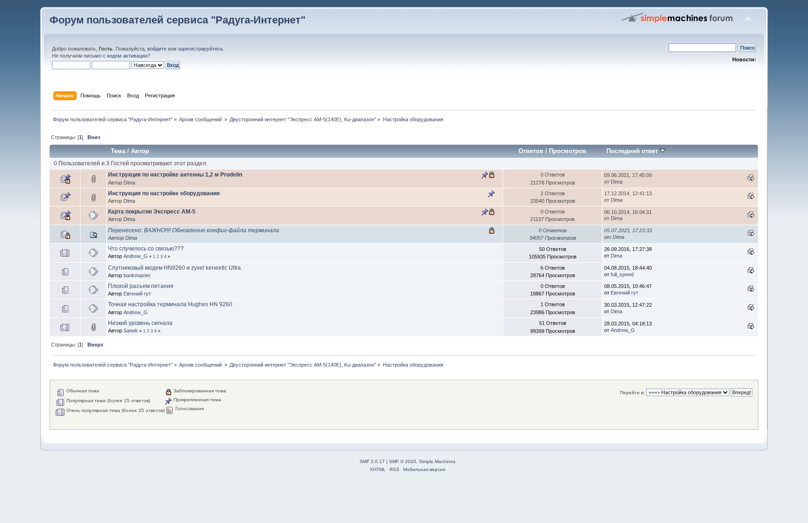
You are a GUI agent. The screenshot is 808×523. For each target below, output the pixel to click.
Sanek (130, 330)
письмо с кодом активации (115, 56)
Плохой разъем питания (140, 286)
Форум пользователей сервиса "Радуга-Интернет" (177, 20)
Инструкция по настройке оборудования (164, 193)
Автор (140, 151)
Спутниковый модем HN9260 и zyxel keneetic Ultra (174, 268)
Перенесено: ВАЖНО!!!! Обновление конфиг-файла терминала (193, 230)
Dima (129, 182)
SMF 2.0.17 (372, 461)
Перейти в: (632, 392)
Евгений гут (137, 293)
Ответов (531, 151)
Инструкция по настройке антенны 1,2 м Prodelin (175, 174)
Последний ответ (633, 151)
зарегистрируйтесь (200, 49)
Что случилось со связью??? (146, 248)
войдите (156, 49)
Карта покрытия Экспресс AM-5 (151, 211)
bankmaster (137, 275)
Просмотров (567, 151)
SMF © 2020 (402, 461)
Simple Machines (437, 461)
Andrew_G (135, 256)
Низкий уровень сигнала (140, 323)
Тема (118, 151)
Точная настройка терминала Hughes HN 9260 (170, 304)
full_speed (622, 274)
